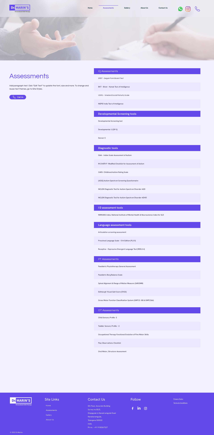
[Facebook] (132, 408)
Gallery (49, 415)
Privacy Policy (178, 399)
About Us (50, 420)
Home (48, 405)
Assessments (51, 410)
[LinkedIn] (139, 408)
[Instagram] (145, 408)
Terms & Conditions (180, 403)
